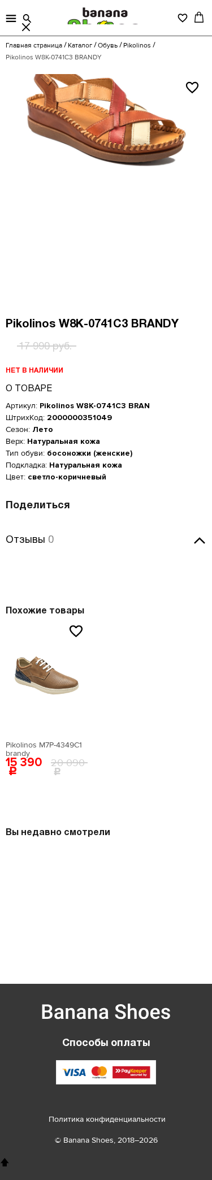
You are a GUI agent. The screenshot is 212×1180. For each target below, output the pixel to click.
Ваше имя (48, 527)
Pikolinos (137, 45)
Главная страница (34, 45)
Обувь (108, 45)
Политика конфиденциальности (107, 1119)
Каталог (80, 45)
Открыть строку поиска (27, 18)
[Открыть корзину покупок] (199, 17)
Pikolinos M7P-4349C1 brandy (44, 749)
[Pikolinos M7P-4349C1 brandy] (47, 678)
